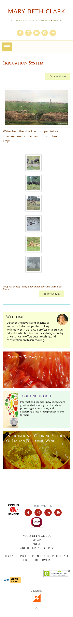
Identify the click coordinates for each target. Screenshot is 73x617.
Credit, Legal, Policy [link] (36, 548)
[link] (20, 33)
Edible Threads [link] (24, 357)
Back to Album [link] (57, 76)
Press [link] (36, 544)
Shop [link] (36, 540)
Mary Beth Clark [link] (36, 11)
